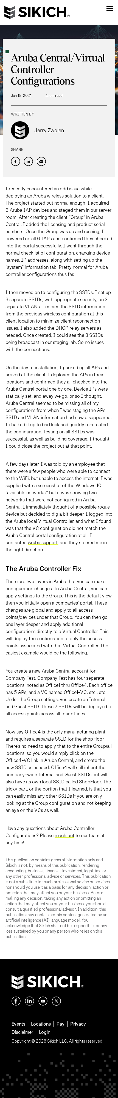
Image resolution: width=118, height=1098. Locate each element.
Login (44, 1032)
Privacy (78, 1024)
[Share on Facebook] (15, 161)
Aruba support (43, 542)
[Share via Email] (41, 161)
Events (18, 1024)
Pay (60, 1024)
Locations (41, 1024)
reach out (64, 835)
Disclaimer (22, 1032)
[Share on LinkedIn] (28, 161)
